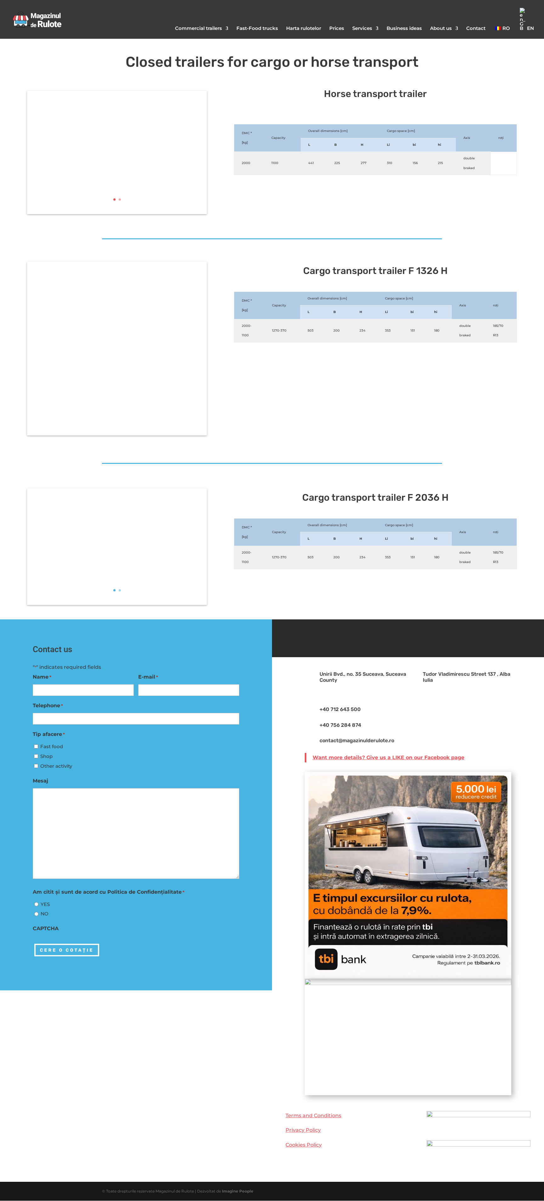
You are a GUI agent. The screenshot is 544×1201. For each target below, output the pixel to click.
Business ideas (404, 28)
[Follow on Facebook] (408, 637)
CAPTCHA (46, 928)
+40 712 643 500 (340, 709)
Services (362, 28)
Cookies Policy (304, 1145)
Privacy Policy (303, 1130)
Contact (475, 28)
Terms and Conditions (313, 1115)
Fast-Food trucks (257, 28)
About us (441, 28)
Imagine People (237, 1191)
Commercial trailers (198, 28)
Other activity (56, 766)
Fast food (51, 746)
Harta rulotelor (303, 28)
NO (44, 914)
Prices (336, 28)
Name (42, 677)
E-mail (148, 677)
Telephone (48, 706)
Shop (46, 756)
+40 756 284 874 (340, 725)
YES (45, 904)
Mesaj (40, 781)
